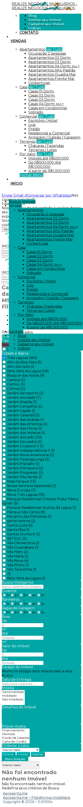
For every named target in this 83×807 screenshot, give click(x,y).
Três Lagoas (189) (22, 358)
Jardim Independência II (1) (31, 450)
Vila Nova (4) (18, 561)
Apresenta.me (15, 793)
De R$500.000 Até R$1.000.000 (44, 164)
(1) (9, 574)
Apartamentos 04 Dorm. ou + (54, 66)
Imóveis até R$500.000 (48, 158)
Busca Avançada (15, 759)
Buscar (9, 754)
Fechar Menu (31, 175)
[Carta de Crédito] (16, 741)
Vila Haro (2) (17, 552)
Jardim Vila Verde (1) (24, 477)
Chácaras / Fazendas (46, 146)
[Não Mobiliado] (13, 699)
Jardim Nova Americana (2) (30, 455)
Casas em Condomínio (47, 108)
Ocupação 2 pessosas (47, 53)
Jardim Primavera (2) (25, 468)
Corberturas (39, 83)
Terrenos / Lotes (42, 150)
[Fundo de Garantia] (16, 738)
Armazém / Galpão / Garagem (54, 137)
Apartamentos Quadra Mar (52, 74)
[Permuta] (16, 734)
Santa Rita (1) (18, 530)
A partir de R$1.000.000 (49, 171)
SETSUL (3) (17, 538)
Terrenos (27, 141)
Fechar (38, 754)
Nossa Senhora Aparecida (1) (31, 486)
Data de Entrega (16, 679)
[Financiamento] (16, 730)
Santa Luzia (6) (20, 525)
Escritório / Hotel (43, 121)
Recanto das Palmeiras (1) (29, 516)
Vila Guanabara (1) (23, 547)
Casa (23, 87)
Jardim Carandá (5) (23, 415)
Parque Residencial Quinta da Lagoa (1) (41, 508)
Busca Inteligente (17, 582)
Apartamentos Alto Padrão (51, 70)
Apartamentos (32, 49)
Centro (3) (16, 384)
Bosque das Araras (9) (26, 375)
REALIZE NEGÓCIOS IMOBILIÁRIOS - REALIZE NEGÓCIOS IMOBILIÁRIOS (44, 6)
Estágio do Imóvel (17, 667)
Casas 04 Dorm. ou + (46, 104)
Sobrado (35, 112)
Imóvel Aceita (14, 726)
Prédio (34, 129)
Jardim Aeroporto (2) (25, 393)
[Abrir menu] (1, 195)
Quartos (9, 591)
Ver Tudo (54, 49)
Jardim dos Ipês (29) (24, 437)
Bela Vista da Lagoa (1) (26, 578)
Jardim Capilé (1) (21, 411)
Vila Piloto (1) (18, 565)
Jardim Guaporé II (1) (25, 446)
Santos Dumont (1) (23, 534)
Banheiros (10, 599)
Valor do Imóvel (15, 646)
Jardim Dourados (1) (24, 442)
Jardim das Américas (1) (27, 424)
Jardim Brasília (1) (22, 402)
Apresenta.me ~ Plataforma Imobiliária (36, 798)
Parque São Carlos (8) (26, 512)
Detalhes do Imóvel (19, 707)
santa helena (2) (21, 521)
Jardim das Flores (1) (24, 428)
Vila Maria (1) (17, 556)
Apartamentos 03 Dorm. (49, 62)
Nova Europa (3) (21, 490)
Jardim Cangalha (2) (24, 406)
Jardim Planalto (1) (23, 464)
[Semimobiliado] (13, 692)
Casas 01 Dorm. (41, 91)
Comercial (28, 116)
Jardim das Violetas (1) (26, 433)
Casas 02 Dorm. (41, 95)
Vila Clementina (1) (23, 543)
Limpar (23, 754)
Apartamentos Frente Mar (51, 79)
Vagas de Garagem (18, 608)
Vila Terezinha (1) (22, 569)
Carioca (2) (16, 380)
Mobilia (8, 688)
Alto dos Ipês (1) (20, 367)
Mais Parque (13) (21, 481)
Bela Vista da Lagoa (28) (28, 371)
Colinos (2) (16, 389)
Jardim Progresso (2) (25, 472)
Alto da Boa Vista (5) (24, 362)
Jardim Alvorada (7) (24, 397)
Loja (31, 125)
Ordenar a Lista (15, 745)
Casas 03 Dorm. (41, 100)
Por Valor (27, 154)
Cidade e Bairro (15, 353)
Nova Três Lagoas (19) (26, 495)
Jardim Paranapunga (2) (28, 459)
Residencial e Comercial (49, 133)
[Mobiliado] (13, 696)
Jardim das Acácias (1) (25, 420)
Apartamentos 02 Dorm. (49, 58)
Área (6, 617)
